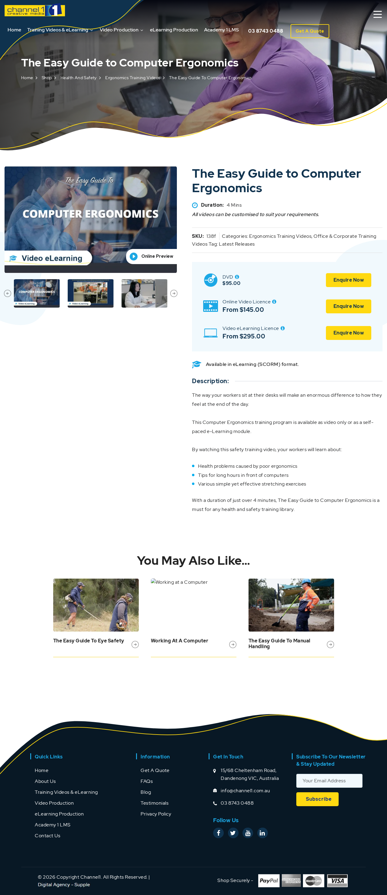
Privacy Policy (156, 814)
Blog (146, 792)
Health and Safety (78, 77)
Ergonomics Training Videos (132, 77)
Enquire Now (348, 280)
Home (14, 30)
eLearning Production (174, 30)
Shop (47, 77)
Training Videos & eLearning (57, 30)
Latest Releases (237, 244)
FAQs (147, 781)
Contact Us (47, 835)
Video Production (119, 30)
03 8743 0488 (265, 31)
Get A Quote (310, 31)
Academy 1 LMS (221, 30)
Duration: (212, 205)
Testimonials (154, 803)
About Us (45, 781)
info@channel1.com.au (245, 790)
